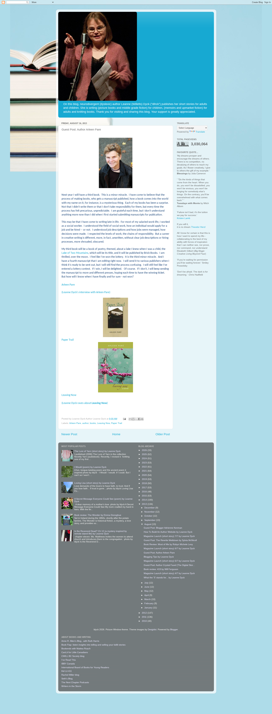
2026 (144, 450)
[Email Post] (124, 419)
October (148, 516)
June (147, 587)
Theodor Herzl (198, 227)
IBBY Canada (68, 664)
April (146, 595)
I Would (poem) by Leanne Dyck (90, 467)
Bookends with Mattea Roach (76, 648)
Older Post (163, 434)
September (150, 520)
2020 (144, 475)
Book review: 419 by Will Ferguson (161, 569)
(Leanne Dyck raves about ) (85, 403)
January (148, 607)
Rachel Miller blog (70, 675)
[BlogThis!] (133, 419)
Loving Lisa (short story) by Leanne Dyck (94, 483)
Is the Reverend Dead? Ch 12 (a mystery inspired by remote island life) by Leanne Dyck (100, 532)
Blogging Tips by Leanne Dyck (159, 557)
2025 (144, 454)
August (148, 524)
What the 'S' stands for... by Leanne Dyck (164, 577)
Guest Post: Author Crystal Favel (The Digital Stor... (169, 565)
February (149, 603)
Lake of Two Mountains (75, 253)
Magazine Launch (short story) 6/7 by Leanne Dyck (169, 548)
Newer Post (69, 434)
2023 (144, 463)
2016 (144, 491)
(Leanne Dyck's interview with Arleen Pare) (86, 292)
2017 (144, 487)
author (85, 423)
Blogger (174, 629)
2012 (144, 613)
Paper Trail (68, 339)
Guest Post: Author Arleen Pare (159, 553)
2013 (144, 504)
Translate (200, 132)
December (149, 508)
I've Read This (68, 660)
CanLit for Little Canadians (74, 652)
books (93, 423)
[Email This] (130, 419)
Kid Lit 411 (66, 671)
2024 (144, 458)
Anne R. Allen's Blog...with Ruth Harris (80, 641)
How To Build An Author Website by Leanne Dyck (168, 532)
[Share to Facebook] (139, 419)
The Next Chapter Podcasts (75, 682)
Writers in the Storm (71, 686)
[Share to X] (136, 419)
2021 (144, 471)
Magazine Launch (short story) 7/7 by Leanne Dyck (169, 536)
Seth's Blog (67, 678)
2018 (144, 483)
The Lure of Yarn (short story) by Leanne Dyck (97, 451)
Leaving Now (69, 395)
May (146, 591)
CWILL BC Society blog (72, 656)
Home (116, 434)
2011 (144, 617)
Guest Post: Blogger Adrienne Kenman (163, 528)
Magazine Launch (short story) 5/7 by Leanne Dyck (169, 561)
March (147, 599)
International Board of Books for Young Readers (85, 667)
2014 (144, 500)
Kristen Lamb (183, 218)
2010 (144, 621)
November (149, 512)
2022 (144, 467)
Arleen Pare (68, 284)
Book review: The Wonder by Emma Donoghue (97, 515)
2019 (144, 479)
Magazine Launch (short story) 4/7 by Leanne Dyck (169, 573)
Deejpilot (152, 629)
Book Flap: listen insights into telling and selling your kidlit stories (93, 645)
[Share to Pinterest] (142, 419)
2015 (144, 496)
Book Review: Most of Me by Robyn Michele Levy (168, 544)
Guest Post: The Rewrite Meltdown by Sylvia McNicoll (170, 540)
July (146, 583)
